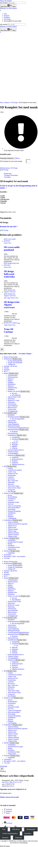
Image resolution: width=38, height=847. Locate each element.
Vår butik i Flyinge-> (25, 353)
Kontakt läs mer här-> (9, 226)
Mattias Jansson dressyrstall (9, 797)
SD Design (14, 102)
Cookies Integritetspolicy (10, 833)
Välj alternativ (14, 254)
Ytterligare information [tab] (11, 175)
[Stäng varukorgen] (2, 768)
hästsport (7, 102)
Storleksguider (31, 829)
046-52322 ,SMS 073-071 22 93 (12, 782)
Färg (1, 158)
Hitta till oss (16, 829)
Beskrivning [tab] (7, 173)
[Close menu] (2, 349)
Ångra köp (18, 837)
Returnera (5, 837)
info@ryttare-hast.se (8, 786)
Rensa (18, 158)
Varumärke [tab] (7, 177)
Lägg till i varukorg (9, 165)
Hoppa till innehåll (5, 1)
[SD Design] (4, 170)
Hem (1, 102)
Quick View (7, 243)
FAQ (3, 829)
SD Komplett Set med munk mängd (11, 161)
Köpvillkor (27, 833)
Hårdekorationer (5, 168)
